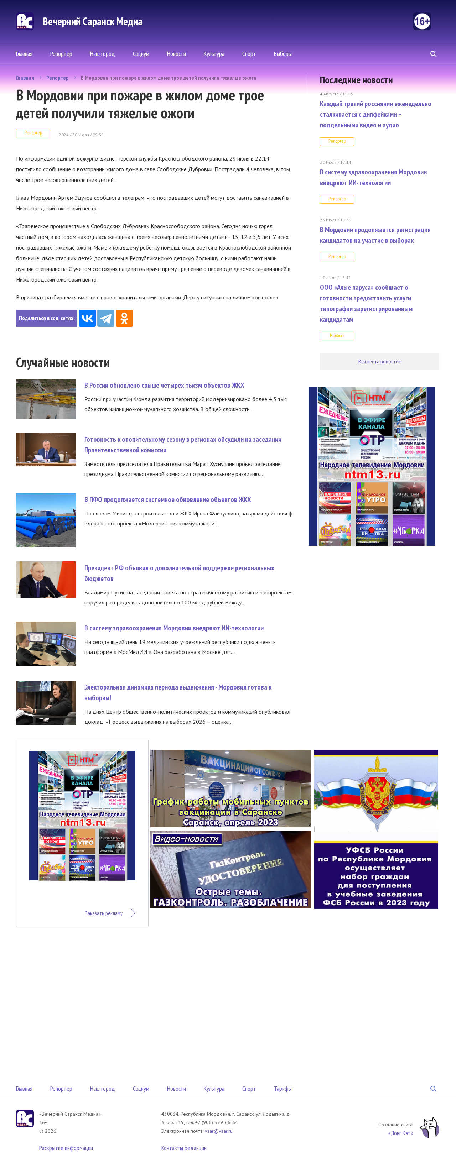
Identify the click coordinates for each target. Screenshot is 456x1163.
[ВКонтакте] (87, 318)
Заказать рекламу (104, 913)
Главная (24, 53)
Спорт (249, 53)
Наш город (102, 53)
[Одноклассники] (124, 318)
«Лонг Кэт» (400, 1133)
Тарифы (283, 1088)
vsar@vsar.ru (219, 1131)
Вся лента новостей (379, 361)
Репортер (61, 53)
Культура (214, 53)
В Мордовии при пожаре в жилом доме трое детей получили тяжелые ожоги (168, 77)
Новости (176, 53)
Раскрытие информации (66, 1148)
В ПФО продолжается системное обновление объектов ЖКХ (167, 499)
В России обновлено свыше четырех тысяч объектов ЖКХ (164, 385)
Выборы (283, 53)
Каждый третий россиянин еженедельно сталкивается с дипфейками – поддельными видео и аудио (375, 114)
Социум (141, 53)
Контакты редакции (184, 1148)
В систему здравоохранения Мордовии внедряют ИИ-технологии (174, 628)
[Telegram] (105, 318)
